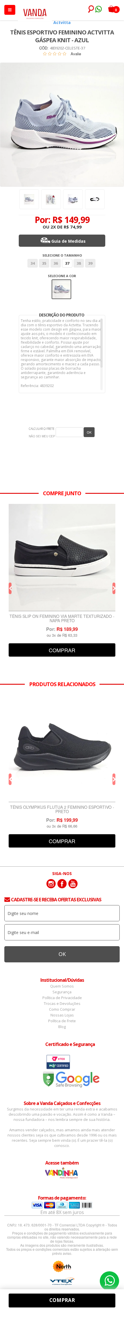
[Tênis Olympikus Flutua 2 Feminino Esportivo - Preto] (62, 748)
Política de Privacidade (62, 997)
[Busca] (90, 9)
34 (33, 263)
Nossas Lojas (62, 1015)
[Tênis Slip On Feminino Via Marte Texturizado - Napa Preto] (62, 557)
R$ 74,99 (73, 227)
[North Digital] (62, 1266)
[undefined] (62, 125)
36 (56, 263)
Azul (62, 283)
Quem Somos (62, 986)
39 (90, 263)
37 (67, 263)
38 (79, 263)
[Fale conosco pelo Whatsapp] (98, 10)
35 (44, 263)
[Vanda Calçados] (35, 11)
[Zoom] (29, 199)
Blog (62, 1026)
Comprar (62, 650)
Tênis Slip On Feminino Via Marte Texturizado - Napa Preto (62, 618)
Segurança (62, 991)
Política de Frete (62, 1020)
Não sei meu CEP (42, 436)
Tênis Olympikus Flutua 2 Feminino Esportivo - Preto (62, 809)
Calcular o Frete (42, 429)
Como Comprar (62, 1009)
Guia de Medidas (68, 241)
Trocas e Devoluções (62, 1003)
